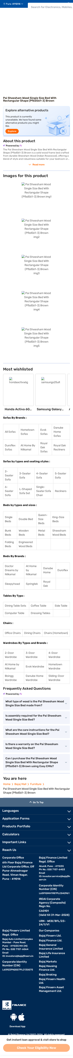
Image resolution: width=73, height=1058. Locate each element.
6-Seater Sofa (9, 491)
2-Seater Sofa (9, 475)
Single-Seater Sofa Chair (43, 491)
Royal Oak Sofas (43, 447)
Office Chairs (13, 633)
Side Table (61, 605)
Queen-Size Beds (42, 519)
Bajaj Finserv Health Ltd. (52, 980)
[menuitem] (15, 3)
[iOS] (21, 1017)
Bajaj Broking (48, 974)
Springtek (32, 584)
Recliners (60, 491)
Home (7, 784)
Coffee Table (38, 605)
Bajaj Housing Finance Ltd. (48, 967)
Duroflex (62, 570)
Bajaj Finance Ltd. (50, 940)
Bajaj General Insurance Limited (51, 946)
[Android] (14, 1017)
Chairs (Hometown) (56, 633)
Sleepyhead (12, 584)
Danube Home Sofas (58, 432)
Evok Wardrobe (35, 666)
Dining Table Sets (15, 605)
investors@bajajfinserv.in (19, 956)
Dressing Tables (40, 613)
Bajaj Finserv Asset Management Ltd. (51, 989)
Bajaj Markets (48, 961)
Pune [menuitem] (8, 4)
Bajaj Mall (20, 784)
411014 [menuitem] (16, 4)
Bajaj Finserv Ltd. (50, 935)
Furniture (35, 784)
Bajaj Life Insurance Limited (52, 955)
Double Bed (26, 519)
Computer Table (14, 613)
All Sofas (10, 431)
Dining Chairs (32, 633)
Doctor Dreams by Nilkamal (11, 570)
